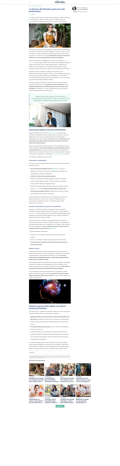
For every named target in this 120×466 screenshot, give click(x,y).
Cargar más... (60, 406)
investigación (32, 213)
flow (36, 188)
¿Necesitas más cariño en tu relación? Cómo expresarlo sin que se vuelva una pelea (67, 379)
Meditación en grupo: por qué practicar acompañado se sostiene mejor (82, 401)
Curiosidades (79, 376)
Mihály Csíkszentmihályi (58, 154)
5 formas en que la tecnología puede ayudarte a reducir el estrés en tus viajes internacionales (51, 401)
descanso (53, 228)
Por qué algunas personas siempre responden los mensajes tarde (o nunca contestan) (52, 379)
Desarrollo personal (38, 6)
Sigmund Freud (53, 133)
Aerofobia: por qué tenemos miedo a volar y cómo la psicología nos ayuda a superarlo (83, 379)
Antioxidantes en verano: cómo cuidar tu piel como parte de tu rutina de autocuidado (36, 401)
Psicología (31, 376)
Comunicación (48, 376)
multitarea (55, 168)
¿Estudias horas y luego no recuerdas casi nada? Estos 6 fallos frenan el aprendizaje (36, 379)
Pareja (61, 376)
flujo (65, 84)
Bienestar (31, 6)
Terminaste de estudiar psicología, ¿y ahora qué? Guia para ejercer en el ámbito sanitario (67, 401)
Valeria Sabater (84, 9)
